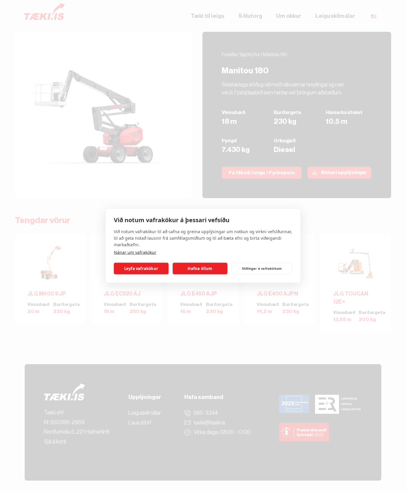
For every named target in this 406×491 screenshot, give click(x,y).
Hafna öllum (200, 268)
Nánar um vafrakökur (135, 252)
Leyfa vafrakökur (141, 268)
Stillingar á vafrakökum (262, 268)
